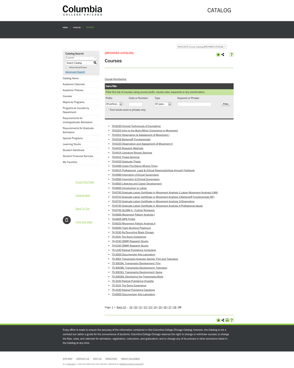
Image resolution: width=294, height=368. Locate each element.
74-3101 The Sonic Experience (129, 237)
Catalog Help (83, 195)
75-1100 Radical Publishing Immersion (134, 250)
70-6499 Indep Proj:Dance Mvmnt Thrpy (135, 166)
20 (135, 307)
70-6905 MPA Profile (123, 219)
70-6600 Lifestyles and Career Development (137, 183)
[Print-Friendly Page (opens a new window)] (227, 320)
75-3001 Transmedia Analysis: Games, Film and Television (145, 259)
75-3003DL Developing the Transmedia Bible (137, 276)
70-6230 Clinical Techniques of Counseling (136, 126)
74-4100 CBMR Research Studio (130, 241)
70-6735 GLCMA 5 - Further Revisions (133, 210)
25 (160, 307)
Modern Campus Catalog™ (131, 364)
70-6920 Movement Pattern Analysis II (133, 223)
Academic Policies (73, 90)
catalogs (70, 364)
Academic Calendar (74, 84)
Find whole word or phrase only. (128, 110)
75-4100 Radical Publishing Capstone (133, 290)
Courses (67, 96)
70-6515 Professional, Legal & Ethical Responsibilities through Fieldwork (153, 170)
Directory (111, 358)
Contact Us (82, 358)
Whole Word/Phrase (78, 67)
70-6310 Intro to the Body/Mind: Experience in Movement (145, 130)
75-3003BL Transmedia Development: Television (139, 268)
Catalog (77, 27)
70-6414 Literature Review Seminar (132, 152)
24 (155, 307)
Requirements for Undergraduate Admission (78, 120)
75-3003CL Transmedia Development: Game (137, 272)
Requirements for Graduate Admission (78, 130)
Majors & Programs (73, 102)
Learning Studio (72, 144)
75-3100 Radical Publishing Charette (133, 281)
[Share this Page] (223, 54)
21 (140, 307)
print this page (84, 222)
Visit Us (97, 358)
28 (174, 307)
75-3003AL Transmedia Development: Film (136, 263)
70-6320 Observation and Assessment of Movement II (142, 144)
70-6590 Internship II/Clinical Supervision (136, 179)
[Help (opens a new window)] (231, 54)
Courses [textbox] (70, 57)
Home (65, 27)
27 (169, 307)
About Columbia (130, 358)
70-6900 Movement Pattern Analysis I (133, 214)
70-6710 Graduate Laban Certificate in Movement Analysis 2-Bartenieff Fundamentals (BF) (163, 197)
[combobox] (202, 47)
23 (150, 307)
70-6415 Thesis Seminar (126, 157)
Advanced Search (75, 72)
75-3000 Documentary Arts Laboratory (133, 254)
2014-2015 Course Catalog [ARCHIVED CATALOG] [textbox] (200, 46)
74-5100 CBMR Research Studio (130, 245)
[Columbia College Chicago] (82, 10)
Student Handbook (73, 150)
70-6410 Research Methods (127, 148)
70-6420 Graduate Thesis (126, 161)
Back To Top (83, 208)
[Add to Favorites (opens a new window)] (218, 54)
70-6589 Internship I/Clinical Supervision (135, 175)
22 (145, 307)
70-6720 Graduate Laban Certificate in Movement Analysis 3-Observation (153, 201)
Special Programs (73, 138)
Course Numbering (115, 79)
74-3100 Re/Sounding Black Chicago (133, 232)
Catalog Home (71, 78)
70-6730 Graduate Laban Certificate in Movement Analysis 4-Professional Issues (157, 206)
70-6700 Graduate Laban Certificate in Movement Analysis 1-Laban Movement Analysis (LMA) (165, 192)
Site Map (67, 358)
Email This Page (85, 182)
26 (165, 307)
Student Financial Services (78, 156)
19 (130, 307)
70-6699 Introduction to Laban (129, 188)
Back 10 (121, 307)
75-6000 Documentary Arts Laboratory (133, 294)
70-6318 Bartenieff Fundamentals (131, 139)
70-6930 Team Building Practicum (131, 228)
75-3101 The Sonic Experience (129, 285)
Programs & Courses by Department (76, 110)
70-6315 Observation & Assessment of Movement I (140, 135)
